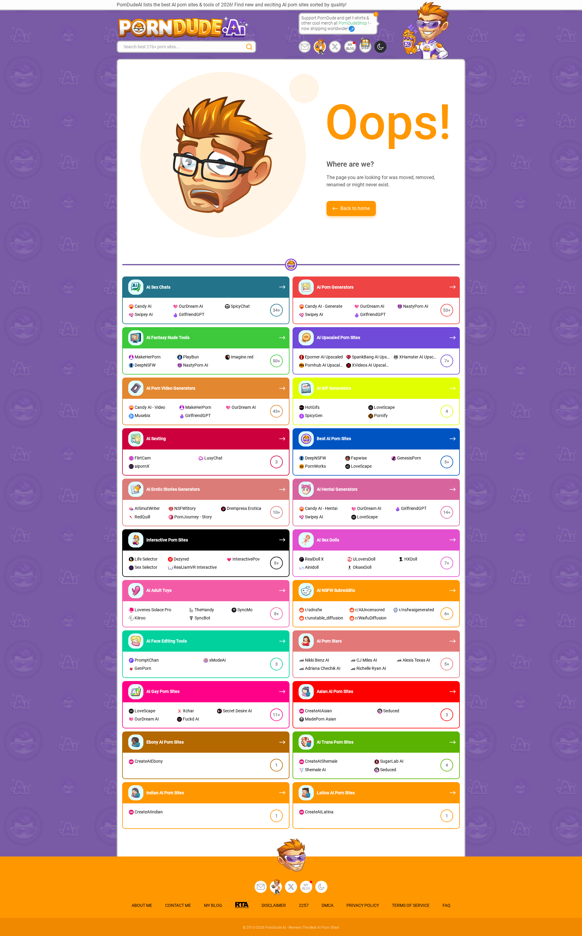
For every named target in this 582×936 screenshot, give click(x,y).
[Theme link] (380, 47)
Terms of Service (411, 905)
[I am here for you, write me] (305, 47)
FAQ (446, 905)
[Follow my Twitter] (335, 47)
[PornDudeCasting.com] (320, 47)
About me (142, 905)
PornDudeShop (353, 23)
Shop (365, 48)
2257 (304, 905)
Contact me (178, 905)
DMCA (327, 905)
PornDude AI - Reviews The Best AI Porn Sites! (302, 927)
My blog (350, 47)
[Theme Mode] (321, 887)
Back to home (355, 208)
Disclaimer (274, 905)
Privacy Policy (362, 905)
